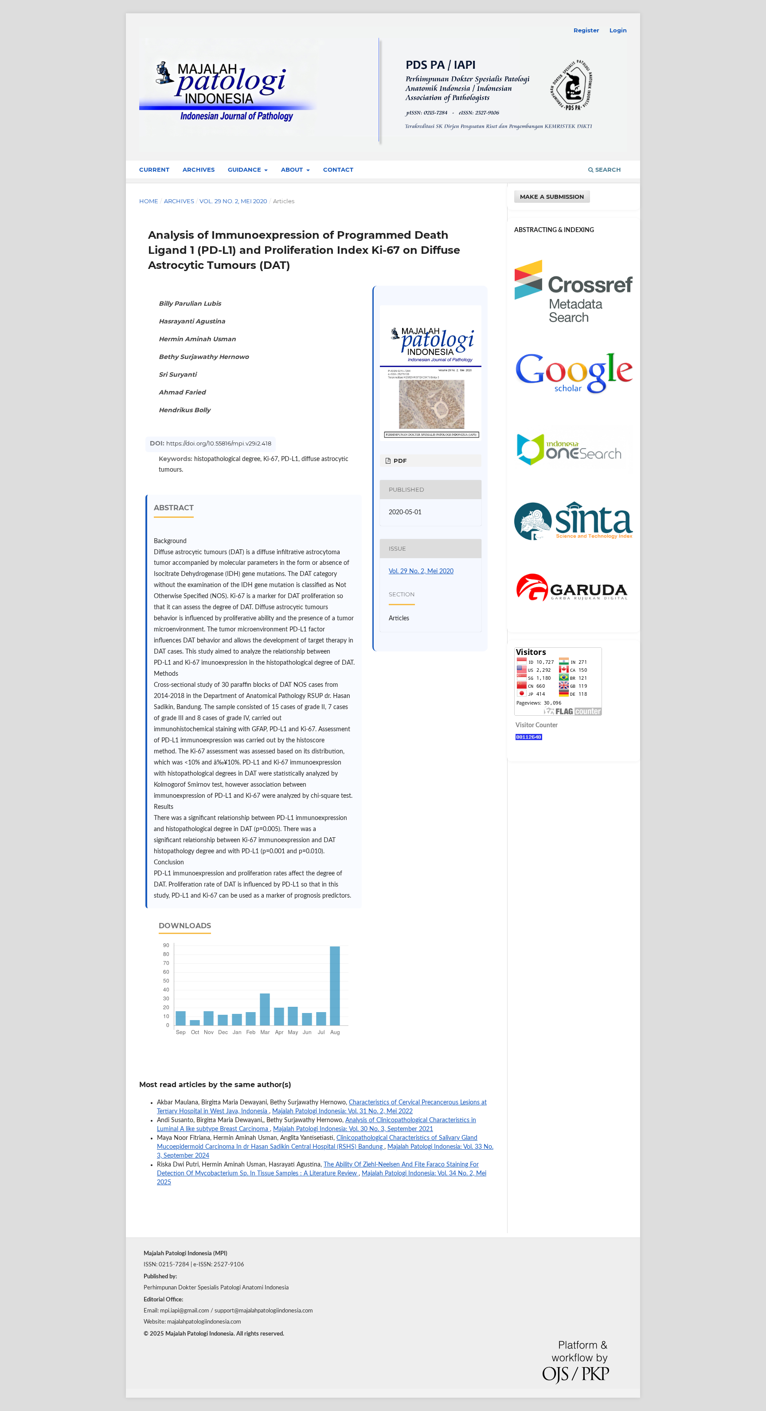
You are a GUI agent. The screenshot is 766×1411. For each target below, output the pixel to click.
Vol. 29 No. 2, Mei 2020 (233, 201)
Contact (338, 169)
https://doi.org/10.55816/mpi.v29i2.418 (218, 443)
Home (148, 201)
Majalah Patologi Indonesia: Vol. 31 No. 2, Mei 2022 (342, 1111)
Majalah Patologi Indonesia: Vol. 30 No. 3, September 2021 (353, 1129)
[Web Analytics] (529, 738)
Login (618, 30)
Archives (199, 169)
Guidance (245, 169)
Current (154, 169)
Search (607, 169)
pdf (399, 460)
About (293, 169)
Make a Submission (552, 196)
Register (586, 30)
